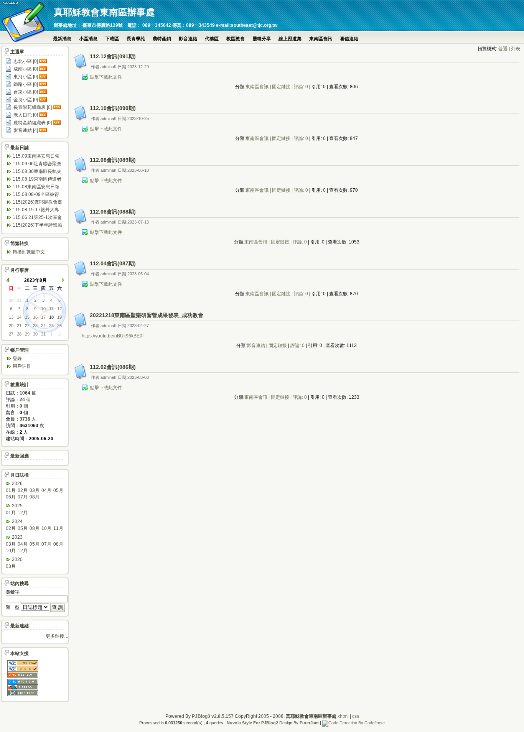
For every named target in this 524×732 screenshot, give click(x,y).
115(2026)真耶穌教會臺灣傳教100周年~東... (37, 202)
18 (51, 317)
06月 (11, 497)
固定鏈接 (281, 86)
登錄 (17, 358)
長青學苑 (136, 38)
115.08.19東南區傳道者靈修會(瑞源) (37, 179)
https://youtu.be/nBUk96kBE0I (112, 336)
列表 (515, 48)
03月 (35, 490)
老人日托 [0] (25, 115)
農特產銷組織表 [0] (32, 122)
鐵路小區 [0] (25, 84)
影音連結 (188, 38)
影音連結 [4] (25, 130)
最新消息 (62, 38)
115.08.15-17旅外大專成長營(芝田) (36, 210)
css (355, 716)
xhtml (343, 716)
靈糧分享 (261, 38)
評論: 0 (301, 86)
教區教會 (235, 38)
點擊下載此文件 (106, 77)
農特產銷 (162, 38)
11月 (58, 528)
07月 (23, 497)
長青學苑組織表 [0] (32, 107)
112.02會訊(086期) (113, 367)
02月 (23, 490)
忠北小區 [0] (25, 61)
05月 (58, 490)
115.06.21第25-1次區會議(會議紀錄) (37, 218)
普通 (503, 48)
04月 (46, 490)
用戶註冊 (22, 366)
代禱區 (212, 38)
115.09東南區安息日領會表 (36, 156)
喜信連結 (349, 38)
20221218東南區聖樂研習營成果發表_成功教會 (146, 315)
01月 (11, 490)
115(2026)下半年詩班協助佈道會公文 (37, 225)
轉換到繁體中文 (29, 252)
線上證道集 (290, 38)
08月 (35, 497)
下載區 (112, 38)
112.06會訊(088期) (113, 212)
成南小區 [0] (25, 69)
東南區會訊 (320, 38)
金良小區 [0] (25, 99)
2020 (17, 559)
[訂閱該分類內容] (43, 61)
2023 (17, 537)
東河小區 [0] (25, 76)
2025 (17, 505)
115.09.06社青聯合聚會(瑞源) (37, 164)
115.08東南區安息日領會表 (36, 187)
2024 (17, 521)
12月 (23, 512)
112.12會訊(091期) (113, 56)
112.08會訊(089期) (113, 160)
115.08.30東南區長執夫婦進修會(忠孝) (37, 172)
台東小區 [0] (25, 92)
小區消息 (88, 38)
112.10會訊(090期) (113, 108)
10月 (46, 528)
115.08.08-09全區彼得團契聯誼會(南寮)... (36, 195)
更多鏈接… (57, 636)
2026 (17, 483)
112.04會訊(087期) (113, 263)
